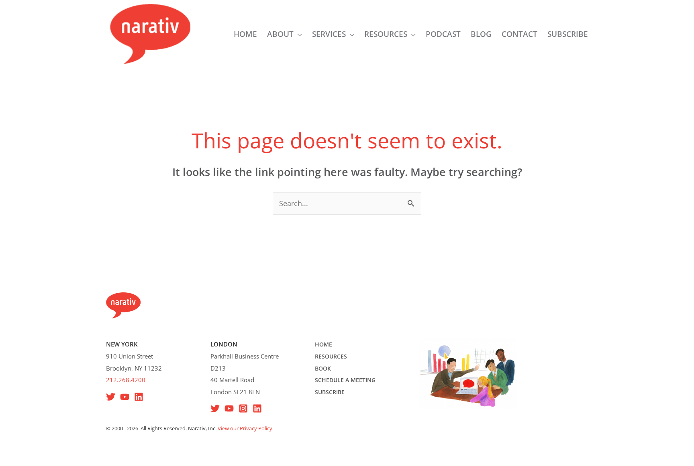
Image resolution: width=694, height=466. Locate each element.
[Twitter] (215, 408)
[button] (298, 34)
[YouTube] (124, 396)
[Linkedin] (138, 396)
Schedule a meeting (345, 380)
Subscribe (330, 392)
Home (323, 344)
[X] (110, 396)
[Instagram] (243, 408)
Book (323, 368)
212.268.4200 (125, 380)
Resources (331, 356)
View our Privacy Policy (245, 428)
